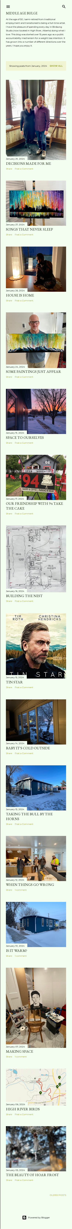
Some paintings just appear (33, 371)
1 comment (21, 889)
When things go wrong (30, 884)
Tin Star (14, 682)
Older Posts (58, 1195)
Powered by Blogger (39, 1217)
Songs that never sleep (29, 229)
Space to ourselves (25, 437)
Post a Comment (24, 168)
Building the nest (24, 595)
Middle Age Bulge (21, 13)
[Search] (64, 5)
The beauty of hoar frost (32, 1174)
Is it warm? (16, 950)
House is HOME (20, 295)
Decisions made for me (28, 163)
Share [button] (9, 168)
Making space (19, 1051)
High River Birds (23, 1109)
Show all (56, 65)
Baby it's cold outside (28, 748)
